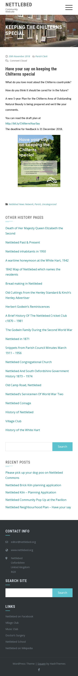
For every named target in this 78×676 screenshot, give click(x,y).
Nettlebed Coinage (18, 403)
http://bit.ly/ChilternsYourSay (22, 123)
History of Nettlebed (19, 412)
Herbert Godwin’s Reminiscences (27, 307)
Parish (37, 204)
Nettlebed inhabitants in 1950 (25, 251)
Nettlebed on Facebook (19, 616)
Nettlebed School (15, 641)
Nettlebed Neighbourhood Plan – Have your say (38, 507)
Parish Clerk (41, 56)
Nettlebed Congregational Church (28, 362)
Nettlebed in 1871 (17, 339)
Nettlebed (18, 5)
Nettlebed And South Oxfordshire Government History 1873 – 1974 (37, 373)
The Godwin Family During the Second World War (38, 330)
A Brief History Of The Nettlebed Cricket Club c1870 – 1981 (36, 318)
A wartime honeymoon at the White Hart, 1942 (37, 260)
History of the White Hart (22, 430)
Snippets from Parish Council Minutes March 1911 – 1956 (35, 350)
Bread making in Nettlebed (23, 284)
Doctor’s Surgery (15, 635)
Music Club (11, 629)
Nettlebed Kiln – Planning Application (30, 492)
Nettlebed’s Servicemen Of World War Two (34, 394)
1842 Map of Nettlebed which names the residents (32, 271)
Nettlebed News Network (21, 204)
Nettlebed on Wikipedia (19, 648)
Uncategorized (49, 204)
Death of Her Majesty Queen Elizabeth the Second (34, 230)
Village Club (13, 421)
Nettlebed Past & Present (22, 242)
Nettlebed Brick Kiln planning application (33, 485)
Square (42, 663)
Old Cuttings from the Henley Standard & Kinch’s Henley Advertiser (38, 295)
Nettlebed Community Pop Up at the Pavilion (35, 500)
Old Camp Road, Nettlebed (23, 385)
